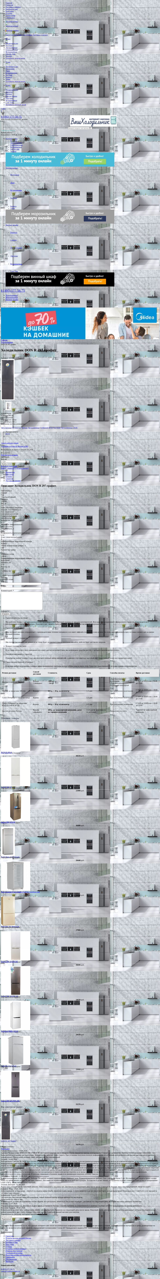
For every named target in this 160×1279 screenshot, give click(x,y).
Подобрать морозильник (15, 81)
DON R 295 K (6, 752)
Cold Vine (9, 103)
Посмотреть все (12, 43)
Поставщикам (11, 1259)
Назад (8, 39)
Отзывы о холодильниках (16, 1249)
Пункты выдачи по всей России (18, 1238)
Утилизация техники (14, 1253)
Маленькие (10, 69)
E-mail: (3, 586)
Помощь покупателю (14, 1251)
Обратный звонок (8, 131)
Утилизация (10, 16)
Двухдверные (6, 428)
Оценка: (5, 612)
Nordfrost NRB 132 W (9, 1031)
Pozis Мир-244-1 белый (10, 857)
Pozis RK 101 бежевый (10, 927)
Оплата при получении (9, 443)
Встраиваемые (11, 52)
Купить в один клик (9, 466)
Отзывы (9, 13)
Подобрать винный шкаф (16, 105)
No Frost (9, 46)
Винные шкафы (12, 31)
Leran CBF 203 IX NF (9, 996)
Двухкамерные (11, 48)
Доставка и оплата (13, 7)
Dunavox (9, 92)
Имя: (3, 581)
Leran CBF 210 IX (8, 822)
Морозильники (12, 26)
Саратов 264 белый (8, 1066)
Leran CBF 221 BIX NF (10, 1101)
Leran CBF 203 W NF (9, 961)
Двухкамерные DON (69, 428)
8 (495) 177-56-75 (11, 116)
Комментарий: (7, 591)
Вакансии (9, 1261)
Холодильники (12, 22)
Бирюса (9, 77)
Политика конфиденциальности (18, 1255)
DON (8, 434)
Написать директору (8, 1277)
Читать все (5, 1149)
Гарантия (9, 5)
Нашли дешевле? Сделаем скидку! (14, 468)
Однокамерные (12, 50)
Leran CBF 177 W (8, 787)
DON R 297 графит (8, 1141)
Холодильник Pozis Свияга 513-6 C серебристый (20, 892)
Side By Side (10, 54)
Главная (9, 3)
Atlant (8, 79)
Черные (9, 56)
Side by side (14, 149)
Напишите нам (12, 9)
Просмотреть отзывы (9, 455)
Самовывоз (10, 18)
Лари (8, 71)
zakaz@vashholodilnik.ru (10, 1271)
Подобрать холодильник (15, 58)
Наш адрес (10, 11)
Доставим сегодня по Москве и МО (14, 446)
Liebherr (9, 94)
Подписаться (6, 1219)
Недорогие (16, 428)
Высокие (56, 428)
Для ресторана (11, 96)
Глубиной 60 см (46, 428)
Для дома (9, 98)
